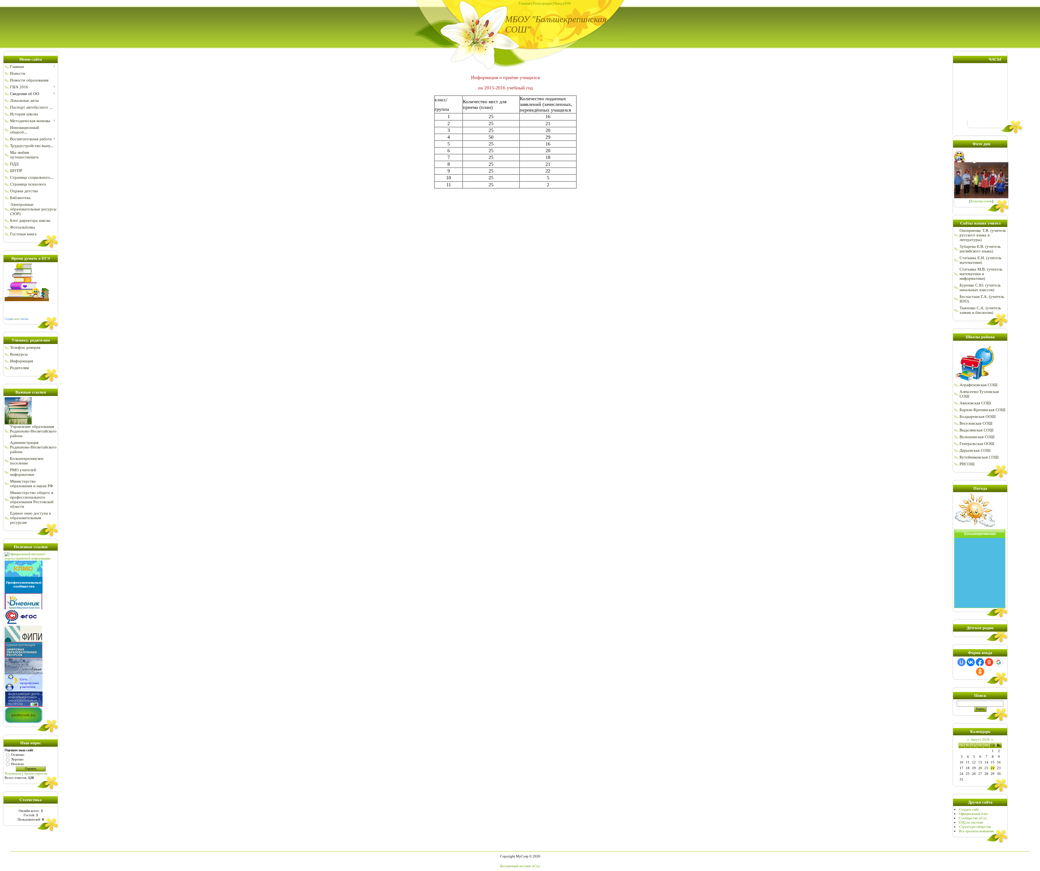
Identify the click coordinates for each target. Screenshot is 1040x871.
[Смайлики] (974, 528)
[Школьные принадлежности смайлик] (974, 381)
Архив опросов (35, 773)
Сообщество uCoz (973, 818)
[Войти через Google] (998, 662)
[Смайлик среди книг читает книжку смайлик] (27, 300)
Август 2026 (980, 739)
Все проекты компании (976, 831)
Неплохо (17, 764)
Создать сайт (969, 809)
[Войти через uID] (961, 662)
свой (16, 318)
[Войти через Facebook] (980, 662)
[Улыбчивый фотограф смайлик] (960, 161)
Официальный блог (973, 814)
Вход (558, 3)
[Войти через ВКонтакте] (971, 662)
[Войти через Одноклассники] (980, 672)
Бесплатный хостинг (515, 866)
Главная (525, 3)
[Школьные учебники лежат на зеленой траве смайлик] (18, 423)
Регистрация (542, 3)
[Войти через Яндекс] (989, 662)
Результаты (13, 773)
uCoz (536, 866)
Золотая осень (981, 201)
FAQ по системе (971, 822)
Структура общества (975, 827)
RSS (568, 3)
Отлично (17, 755)
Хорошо (17, 759)
